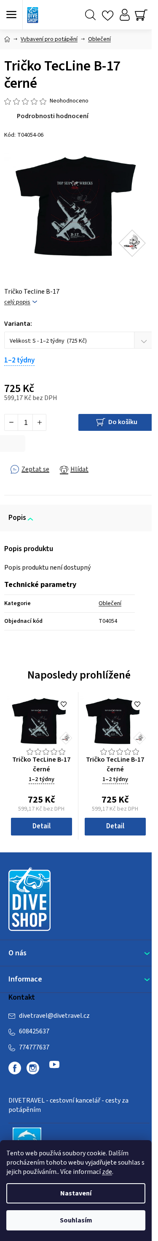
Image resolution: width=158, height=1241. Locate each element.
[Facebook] (14, 1068)
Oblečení (110, 603)
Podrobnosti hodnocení (52, 116)
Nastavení (75, 1193)
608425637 (34, 1031)
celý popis (17, 302)
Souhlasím (76, 1220)
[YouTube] (54, 1068)
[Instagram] (33, 1068)
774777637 (34, 1047)
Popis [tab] (17, 518)
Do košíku (122, 422)
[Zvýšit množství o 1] (39, 422)
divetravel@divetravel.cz (54, 1015)
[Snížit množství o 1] (11, 422)
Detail (41, 826)
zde (107, 1171)
